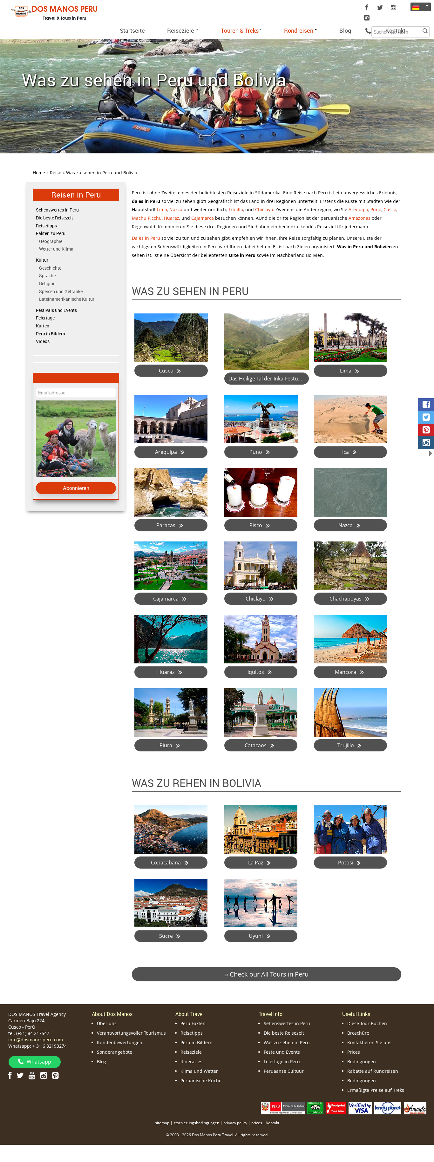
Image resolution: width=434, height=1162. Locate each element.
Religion (47, 283)
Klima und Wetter (199, 1071)
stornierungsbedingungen (196, 1122)
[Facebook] (367, 8)
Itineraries (191, 1061)
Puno (375, 209)
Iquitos (256, 671)
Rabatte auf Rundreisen (372, 1071)
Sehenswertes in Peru (57, 210)
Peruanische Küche (200, 1081)
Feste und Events (282, 1052)
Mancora (346, 671)
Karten (42, 326)
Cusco (389, 209)
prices (256, 1122)
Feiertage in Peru (282, 1061)
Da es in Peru (146, 238)
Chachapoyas (346, 598)
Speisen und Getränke (61, 291)
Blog (345, 30)
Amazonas (359, 218)
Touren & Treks (240, 30)
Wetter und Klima (56, 249)
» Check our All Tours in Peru (267, 974)
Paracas (166, 525)
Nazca (175, 209)
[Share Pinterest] (426, 430)
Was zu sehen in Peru (287, 1042)
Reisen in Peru (76, 194)
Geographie (50, 241)
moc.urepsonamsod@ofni (35, 1040)
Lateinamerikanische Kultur (66, 299)
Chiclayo (264, 209)
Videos (43, 341)
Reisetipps (46, 226)
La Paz (256, 862)
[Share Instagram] (426, 442)
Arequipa (358, 209)
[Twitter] (380, 8)
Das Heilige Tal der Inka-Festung (266, 378)
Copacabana (166, 862)
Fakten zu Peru (50, 233)
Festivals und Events (56, 310)
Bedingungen (361, 1061)
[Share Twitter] (426, 417)
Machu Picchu (147, 218)
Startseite (132, 30)
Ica (346, 451)
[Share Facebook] (426, 404)
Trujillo (235, 209)
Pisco (256, 525)
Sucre (166, 935)
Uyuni (256, 935)
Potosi (346, 862)
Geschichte (50, 268)
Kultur (42, 260)
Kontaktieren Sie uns (369, 1042)
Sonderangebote (114, 1052)
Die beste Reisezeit (54, 218)
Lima (162, 209)
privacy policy (235, 1122)
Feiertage (45, 318)
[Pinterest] (367, 18)
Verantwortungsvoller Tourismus (131, 1033)
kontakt (272, 1122)
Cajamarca (202, 218)
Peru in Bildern (50, 334)
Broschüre (358, 1033)
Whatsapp (39, 1061)
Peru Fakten (193, 1023)
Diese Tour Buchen (367, 1023)
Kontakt (395, 30)
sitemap (162, 1122)
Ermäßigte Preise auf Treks (375, 1090)
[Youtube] (32, 1075)
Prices (353, 1052)
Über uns (107, 1023)
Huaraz (171, 218)
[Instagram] (393, 8)
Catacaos (256, 745)
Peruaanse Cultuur (284, 1071)
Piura (166, 745)
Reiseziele (181, 30)
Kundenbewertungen (119, 1042)
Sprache (47, 275)
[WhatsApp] (368, 30)
